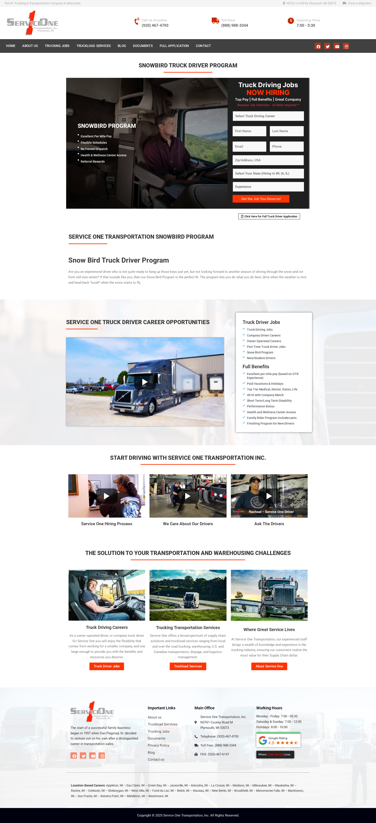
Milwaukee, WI (262, 785)
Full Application (174, 46)
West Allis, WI (140, 790)
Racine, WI (78, 790)
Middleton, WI (136, 796)
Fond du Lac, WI (163, 790)
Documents (143, 46)
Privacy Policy (158, 745)
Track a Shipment (359, 3)
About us (154, 717)
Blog (122, 46)
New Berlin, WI (221, 790)
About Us (30, 46)
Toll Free (228, 20)
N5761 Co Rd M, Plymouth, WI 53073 (310, 3)
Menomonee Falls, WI (270, 790)
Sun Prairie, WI (87, 796)
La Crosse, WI (220, 785)
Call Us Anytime (154, 20)
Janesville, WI (179, 785)
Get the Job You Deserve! (261, 199)
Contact (203, 46)
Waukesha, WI (284, 785)
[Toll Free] (216, 21)
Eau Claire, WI (135, 785)
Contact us (156, 759)
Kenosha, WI (199, 785)
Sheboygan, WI (118, 790)
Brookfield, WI (243, 790)
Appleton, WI (114, 785)
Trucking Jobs (57, 46)
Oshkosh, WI (96, 790)
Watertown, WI (158, 796)
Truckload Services (94, 46)
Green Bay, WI (157, 785)
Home (10, 46)
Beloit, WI (183, 790)
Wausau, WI (201, 790)
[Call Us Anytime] (137, 21)
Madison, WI (241, 785)
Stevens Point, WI (112, 796)
